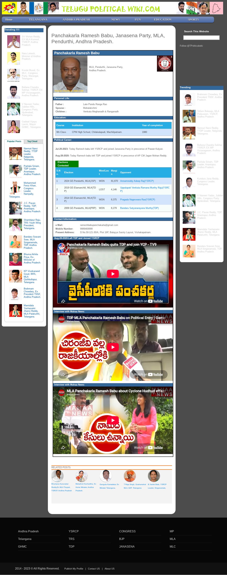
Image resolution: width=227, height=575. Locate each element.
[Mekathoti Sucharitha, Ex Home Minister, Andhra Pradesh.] (82, 476)
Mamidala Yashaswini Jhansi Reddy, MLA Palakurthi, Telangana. (32, 311)
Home (8, 19)
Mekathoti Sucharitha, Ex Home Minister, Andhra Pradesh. (86, 487)
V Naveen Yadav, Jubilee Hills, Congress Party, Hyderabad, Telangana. (31, 109)
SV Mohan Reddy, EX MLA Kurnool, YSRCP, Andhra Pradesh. (31, 40)
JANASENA (127, 546)
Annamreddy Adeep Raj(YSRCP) (137, 181)
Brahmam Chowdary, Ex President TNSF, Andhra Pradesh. (32, 292)
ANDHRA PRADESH (76, 19)
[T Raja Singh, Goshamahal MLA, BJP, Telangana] (130, 476)
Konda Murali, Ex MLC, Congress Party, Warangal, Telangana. (31, 74)
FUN (138, 19)
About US (110, 568)
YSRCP (74, 531)
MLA (173, 538)
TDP (71, 546)
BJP (121, 538)
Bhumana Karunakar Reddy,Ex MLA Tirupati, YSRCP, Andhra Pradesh (61, 487)
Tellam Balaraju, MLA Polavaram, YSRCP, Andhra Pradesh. (208, 114)
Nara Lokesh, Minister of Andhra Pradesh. (31, 56)
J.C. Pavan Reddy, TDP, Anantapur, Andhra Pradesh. (32, 207)
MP (172, 531)
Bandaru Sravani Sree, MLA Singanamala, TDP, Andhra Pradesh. (32, 242)
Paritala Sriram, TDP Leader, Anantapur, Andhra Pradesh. (32, 170)
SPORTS (193, 19)
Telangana (24, 538)
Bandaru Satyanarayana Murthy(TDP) (139, 208)
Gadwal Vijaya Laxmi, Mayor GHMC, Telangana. (31, 124)
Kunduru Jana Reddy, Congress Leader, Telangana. (208, 181)
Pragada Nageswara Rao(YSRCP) (137, 199)
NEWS (115, 19)
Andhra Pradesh (28, 531)
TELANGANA (38, 19)
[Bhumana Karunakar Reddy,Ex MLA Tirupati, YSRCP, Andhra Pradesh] (57, 476)
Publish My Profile (73, 568)
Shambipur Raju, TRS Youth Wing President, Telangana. (32, 224)
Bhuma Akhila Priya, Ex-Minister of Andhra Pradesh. (32, 258)
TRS (71, 538)
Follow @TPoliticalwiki (191, 45)
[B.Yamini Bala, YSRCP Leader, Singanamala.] (154, 476)
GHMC (22, 546)
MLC (173, 546)
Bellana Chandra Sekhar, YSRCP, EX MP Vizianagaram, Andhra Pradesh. (32, 91)
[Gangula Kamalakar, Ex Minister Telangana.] (106, 476)
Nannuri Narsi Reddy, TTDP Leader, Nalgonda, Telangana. (31, 154)
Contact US (94, 568)
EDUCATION (162, 19)
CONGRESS (127, 531)
